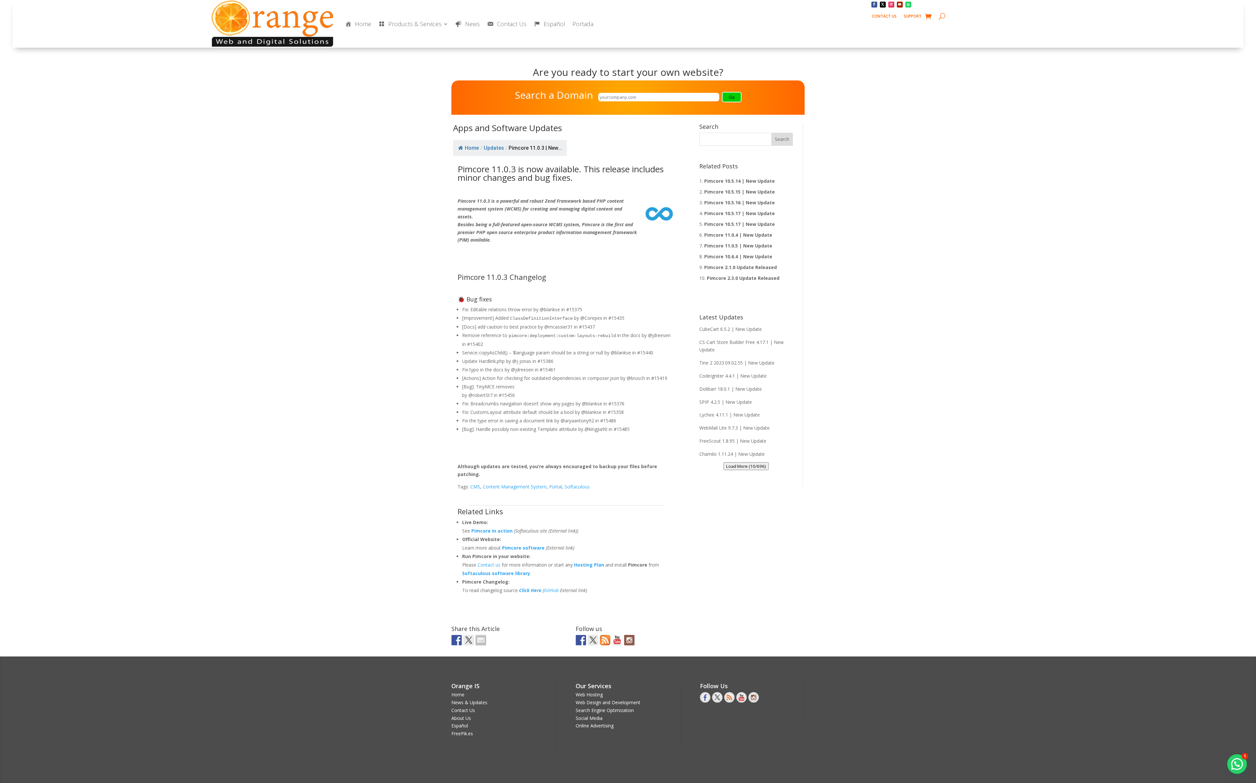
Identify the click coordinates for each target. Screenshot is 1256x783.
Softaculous (577, 487)
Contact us (490, 565)
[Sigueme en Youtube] (617, 640)
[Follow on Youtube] (900, 5)
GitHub (551, 590)
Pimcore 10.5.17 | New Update (739, 213)
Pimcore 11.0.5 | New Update (738, 246)
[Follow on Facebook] (874, 5)
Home (472, 148)
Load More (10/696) (746, 466)
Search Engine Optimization (605, 710)
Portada (582, 24)
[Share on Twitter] (468, 640)
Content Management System (515, 487)
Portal (555, 487)
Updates (494, 148)
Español (459, 726)
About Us (461, 718)
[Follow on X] (883, 5)
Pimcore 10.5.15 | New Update (739, 192)
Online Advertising (595, 726)
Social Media (589, 718)
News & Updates (469, 702)
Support (912, 16)
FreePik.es (462, 733)
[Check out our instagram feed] (629, 640)
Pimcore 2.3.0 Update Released (743, 278)
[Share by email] (481, 640)
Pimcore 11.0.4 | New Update (738, 235)
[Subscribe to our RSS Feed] (605, 640)
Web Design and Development (608, 702)
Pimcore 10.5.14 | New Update (739, 181)
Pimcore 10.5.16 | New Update (739, 202)
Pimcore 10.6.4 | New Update (738, 256)
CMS (475, 487)
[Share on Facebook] (456, 640)
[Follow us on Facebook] (581, 640)
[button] (1237, 764)
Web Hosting (589, 694)
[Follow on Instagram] (891, 5)
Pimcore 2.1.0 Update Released (740, 267)
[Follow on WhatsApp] (908, 5)
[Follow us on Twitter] (593, 640)
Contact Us (884, 16)
